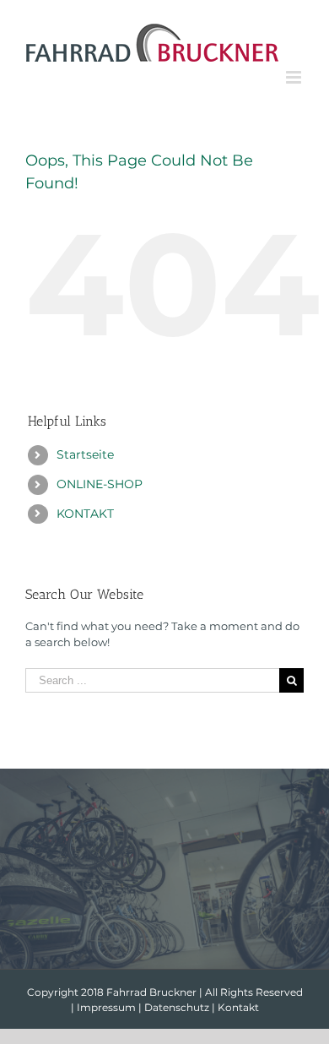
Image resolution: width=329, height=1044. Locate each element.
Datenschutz (176, 1007)
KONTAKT (85, 513)
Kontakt (238, 1007)
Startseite (85, 454)
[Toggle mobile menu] (295, 77)
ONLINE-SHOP (100, 484)
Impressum (106, 1007)
